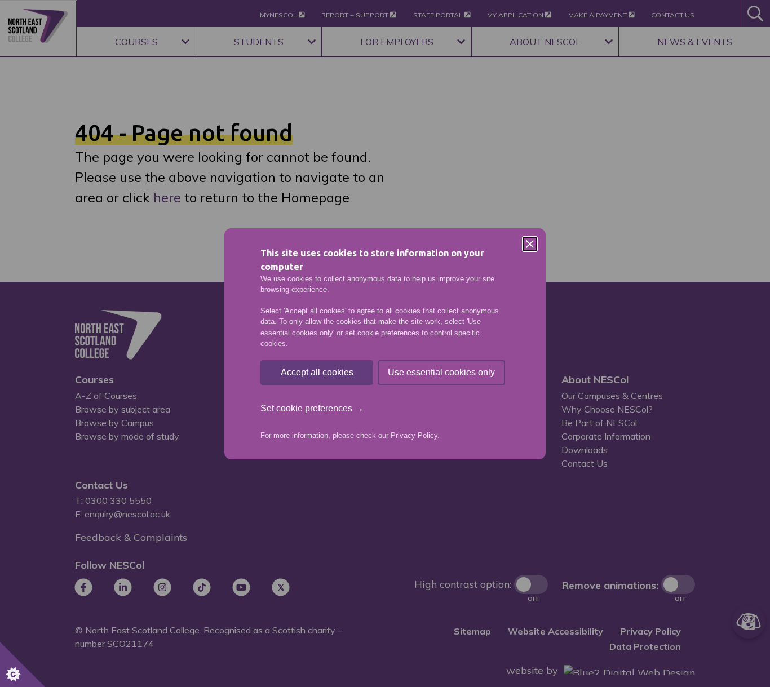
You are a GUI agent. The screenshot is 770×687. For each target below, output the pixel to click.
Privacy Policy (414, 435)
